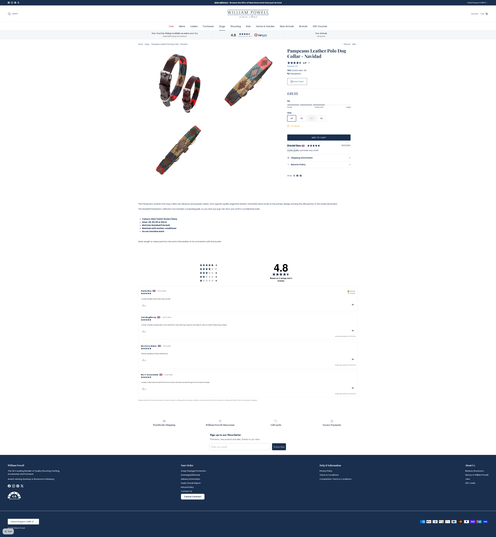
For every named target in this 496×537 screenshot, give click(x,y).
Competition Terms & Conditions (335, 479)
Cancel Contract (192, 496)
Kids (248, 26)
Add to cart (319, 137)
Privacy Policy (326, 471)
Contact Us (186, 491)
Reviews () (292, 66)
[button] (248, 35)
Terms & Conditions (329, 475)
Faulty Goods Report (191, 483)
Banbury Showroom (474, 471)
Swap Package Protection (193, 471)
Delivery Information (190, 479)
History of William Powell (476, 475)
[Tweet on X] (294, 176)
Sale (171, 26)
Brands (303, 26)
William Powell (19, 528)
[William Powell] (248, 14)
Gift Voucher (320, 26)
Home (140, 44)
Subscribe (279, 447)
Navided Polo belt (161, 225)
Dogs (222, 26)
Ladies (194, 26)
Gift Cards (470, 483)
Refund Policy (187, 487)
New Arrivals (287, 26)
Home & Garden (265, 26)
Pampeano (295, 73)
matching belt (193, 209)
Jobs (467, 479)
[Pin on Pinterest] (301, 176)
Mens (182, 26)
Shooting (235, 26)
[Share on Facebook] (297, 176)
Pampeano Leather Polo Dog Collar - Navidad (169, 44)
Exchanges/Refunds (190, 475)
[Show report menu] (353, 305)
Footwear (208, 26)
